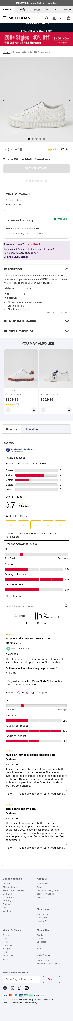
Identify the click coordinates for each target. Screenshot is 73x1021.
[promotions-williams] (36, 45)
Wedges (7, 949)
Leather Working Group (48, 891)
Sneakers (7, 945)
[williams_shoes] (27, 989)
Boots (6, 959)
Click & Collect (10, 887)
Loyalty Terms (44, 921)
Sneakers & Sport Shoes (49, 964)
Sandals (7, 935)
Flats (5, 939)
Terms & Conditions (12, 1003)
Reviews (11, 429)
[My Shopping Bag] (68, 18)
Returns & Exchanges (13, 891)
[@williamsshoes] (19, 989)
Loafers (6, 952)
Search (52, 979)
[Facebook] (5, 989)
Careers (41, 887)
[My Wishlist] (61, 18)
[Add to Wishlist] (34, 410)
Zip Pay (6, 904)
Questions (32, 429)
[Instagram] (12, 989)
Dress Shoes (43, 945)
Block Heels (9, 956)
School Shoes (44, 960)
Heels (6, 942)
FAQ (5, 908)
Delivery (7, 884)
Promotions (8, 897)
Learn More (42, 918)
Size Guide (8, 894)
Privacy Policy (30, 1003)
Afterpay (7, 901)
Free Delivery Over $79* (36, 27)
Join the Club (43, 914)
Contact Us (42, 884)
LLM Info (7, 911)
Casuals (41, 939)
